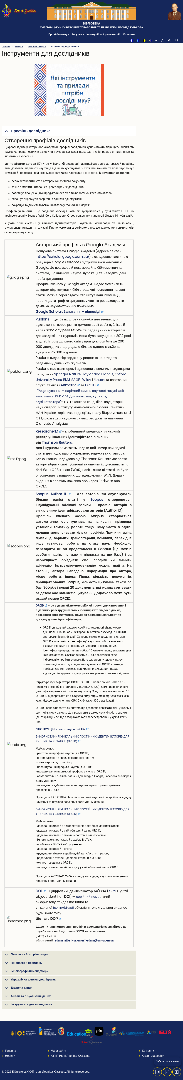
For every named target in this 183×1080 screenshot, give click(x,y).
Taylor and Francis (97, 374)
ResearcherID (47, 431)
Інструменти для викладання (31, 1004)
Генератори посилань (26, 963)
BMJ (66, 379)
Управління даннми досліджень (33, 979)
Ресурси (77, 34)
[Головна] (6, 11)
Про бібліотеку (58, 34)
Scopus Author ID (52, 494)
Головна (6, 46)
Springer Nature (67, 374)
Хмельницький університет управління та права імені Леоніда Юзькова (91, 27)
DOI (39, 891)
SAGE (75, 379)
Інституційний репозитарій (103, 34)
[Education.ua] (79, 1032)
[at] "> (84, 940)
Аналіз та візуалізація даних (31, 996)
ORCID (90, 385)
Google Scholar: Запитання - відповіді (68, 311)
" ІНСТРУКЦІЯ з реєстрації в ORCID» (60, 729)
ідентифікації (63, 907)
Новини (10, 1056)
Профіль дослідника (31, 131)
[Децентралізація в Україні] (131, 1033)
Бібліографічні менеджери (29, 971)
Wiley (86, 379)
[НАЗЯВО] (47, 1031)
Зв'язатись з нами (167, 1061)
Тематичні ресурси (37, 46)
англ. (112, 891)
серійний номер (89, 896)
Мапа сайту (58, 1051)
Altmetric (68, 385)
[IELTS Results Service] (159, 1032)
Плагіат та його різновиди (29, 954)
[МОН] (23, 1033)
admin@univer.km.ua (100, 940)
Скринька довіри (153, 1056)
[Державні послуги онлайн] (99, 1031)
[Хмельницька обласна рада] (61, 1031)
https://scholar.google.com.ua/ (63, 256)
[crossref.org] (111, 1031)
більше (99, 379)
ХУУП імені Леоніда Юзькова (70, 1056)
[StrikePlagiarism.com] (91, 1040)
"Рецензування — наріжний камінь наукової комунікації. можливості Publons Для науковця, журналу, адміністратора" (80, 396)
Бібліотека (91, 23)
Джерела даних (21, 988)
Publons (42, 319)
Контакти (129, 34)
